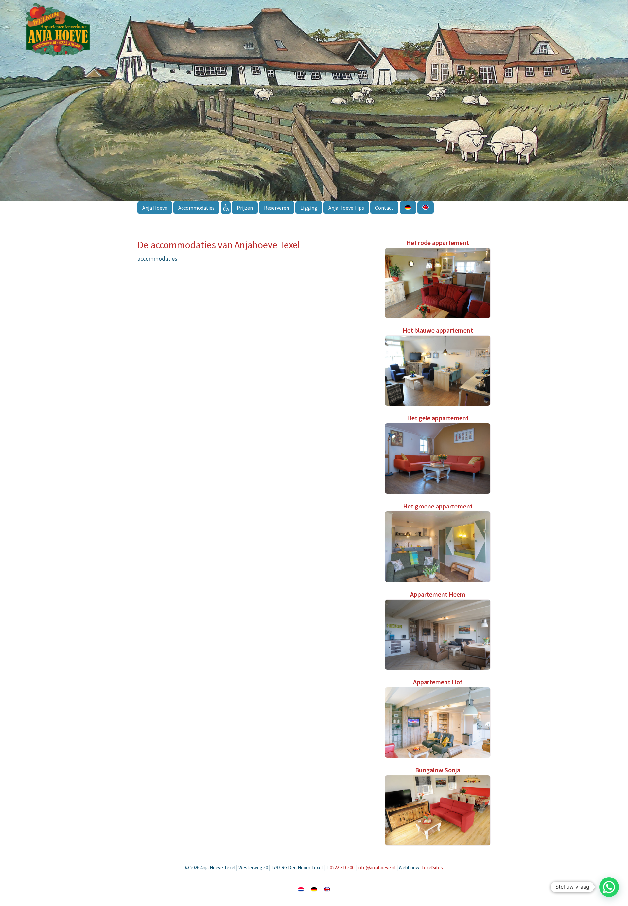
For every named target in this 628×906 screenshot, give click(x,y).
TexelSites (432, 867)
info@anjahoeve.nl (376, 867)
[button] (609, 887)
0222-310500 (342, 867)
